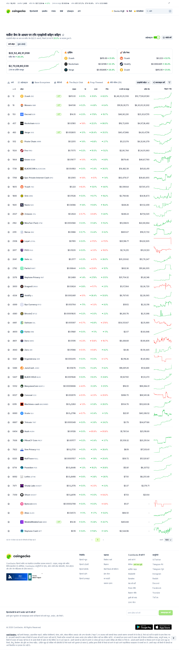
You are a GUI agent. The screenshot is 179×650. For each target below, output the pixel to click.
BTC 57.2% (79, 3)
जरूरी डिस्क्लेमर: (11, 635)
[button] (21, 44)
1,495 (25, 3)
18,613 (12, 3)
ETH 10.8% (89, 3)
